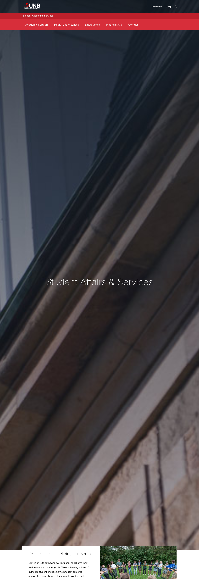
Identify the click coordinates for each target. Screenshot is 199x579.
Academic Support (36, 24)
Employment (92, 24)
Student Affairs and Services (38, 16)
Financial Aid (114, 24)
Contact (133, 24)
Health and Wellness (66, 24)
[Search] (176, 6)
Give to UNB (157, 7)
